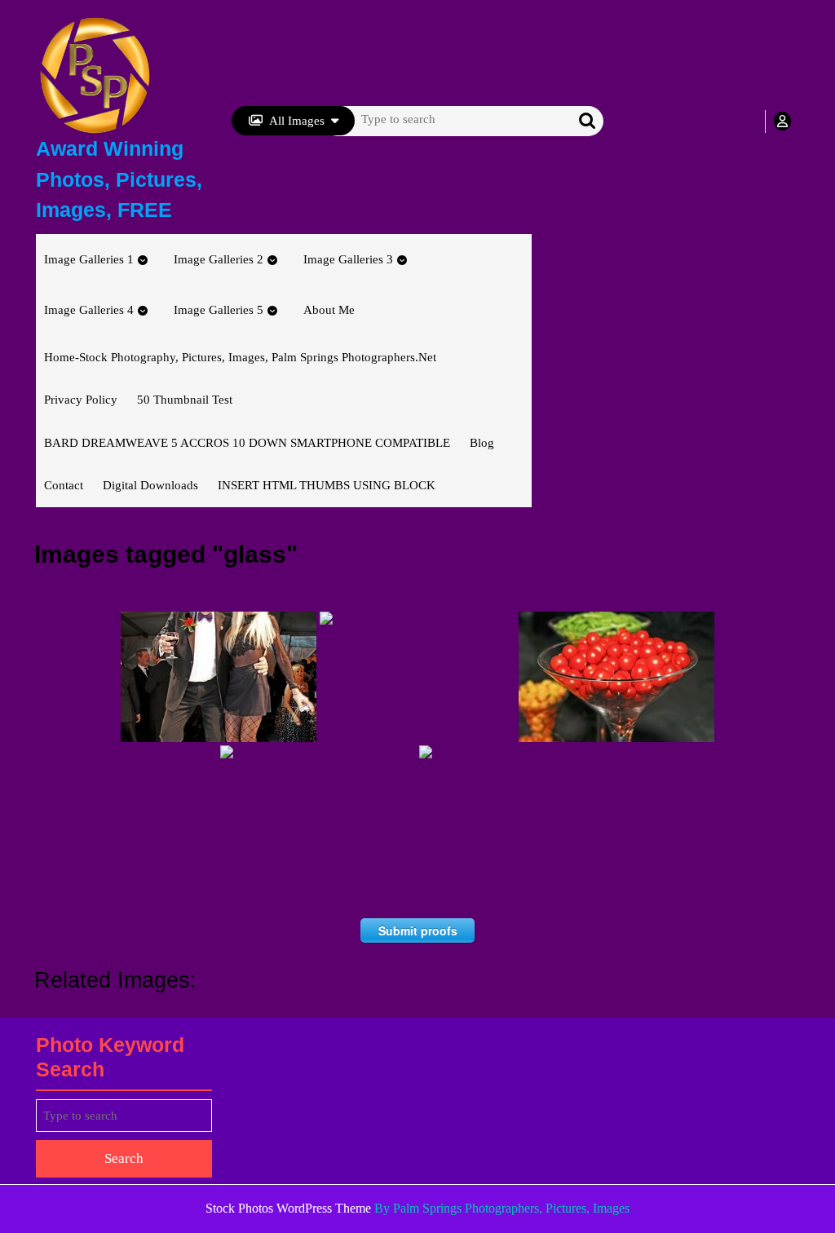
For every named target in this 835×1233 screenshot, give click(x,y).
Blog (482, 442)
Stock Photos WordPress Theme (288, 1208)
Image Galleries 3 (348, 259)
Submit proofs (417, 930)
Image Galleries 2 (218, 259)
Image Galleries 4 (89, 309)
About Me (329, 309)
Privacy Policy (80, 399)
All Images (297, 120)
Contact (63, 485)
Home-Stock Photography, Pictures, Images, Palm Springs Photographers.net (240, 357)
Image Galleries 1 (89, 259)
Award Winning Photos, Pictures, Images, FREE (119, 179)
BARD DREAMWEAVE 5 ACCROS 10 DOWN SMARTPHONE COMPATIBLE (247, 442)
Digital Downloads (150, 485)
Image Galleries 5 (218, 309)
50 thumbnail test (184, 399)
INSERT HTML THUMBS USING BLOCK (326, 485)
